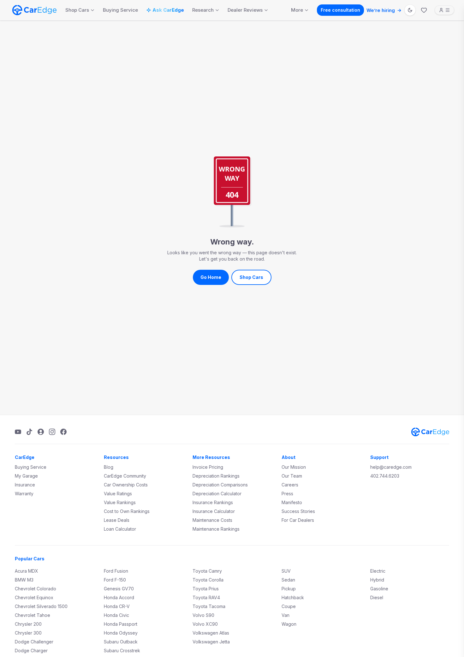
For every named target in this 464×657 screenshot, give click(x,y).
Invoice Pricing (208, 467)
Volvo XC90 (205, 624)
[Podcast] (41, 432)
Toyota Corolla (208, 579)
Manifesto (292, 502)
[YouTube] (18, 432)
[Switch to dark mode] (410, 10)
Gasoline (379, 588)
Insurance (25, 484)
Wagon (289, 624)
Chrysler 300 (28, 633)
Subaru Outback (121, 641)
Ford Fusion (116, 571)
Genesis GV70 (119, 588)
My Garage (26, 476)
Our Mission (294, 467)
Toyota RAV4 (206, 597)
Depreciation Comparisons (220, 484)
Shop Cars (77, 10)
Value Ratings (118, 493)
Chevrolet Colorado (35, 588)
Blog (108, 467)
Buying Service (120, 10)
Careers (290, 484)
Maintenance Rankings (216, 529)
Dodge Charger (31, 650)
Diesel (376, 597)
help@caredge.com (391, 467)
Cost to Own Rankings (127, 511)
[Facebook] (63, 432)
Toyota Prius (206, 588)
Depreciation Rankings (216, 476)
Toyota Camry (207, 571)
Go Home (210, 277)
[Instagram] (52, 432)
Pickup (289, 588)
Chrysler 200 (28, 624)
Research (203, 10)
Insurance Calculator (214, 511)
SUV (286, 571)
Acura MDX (26, 571)
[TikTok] (29, 432)
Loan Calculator (120, 529)
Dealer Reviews (245, 10)
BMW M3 (24, 579)
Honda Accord (119, 597)
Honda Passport (120, 624)
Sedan (288, 579)
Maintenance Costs (212, 520)
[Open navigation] (444, 10)
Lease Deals (116, 520)
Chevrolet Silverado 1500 (41, 606)
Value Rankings (120, 502)
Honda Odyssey (121, 633)
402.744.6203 (384, 476)
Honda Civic (116, 615)
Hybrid (377, 579)
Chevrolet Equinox (34, 597)
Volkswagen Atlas (211, 633)
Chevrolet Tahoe (32, 615)
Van (285, 615)
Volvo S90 (203, 615)
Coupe (289, 606)
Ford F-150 (115, 579)
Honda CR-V (117, 606)
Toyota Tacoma (209, 606)
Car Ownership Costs (126, 484)
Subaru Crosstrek (122, 650)
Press (287, 493)
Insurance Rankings (213, 502)
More (297, 10)
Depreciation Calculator (217, 493)
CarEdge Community (125, 476)
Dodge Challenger (34, 641)
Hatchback (293, 597)
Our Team (292, 476)
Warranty (24, 493)
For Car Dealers (298, 520)
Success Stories (298, 511)
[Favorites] (424, 10)
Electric (377, 571)
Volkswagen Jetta (211, 641)
